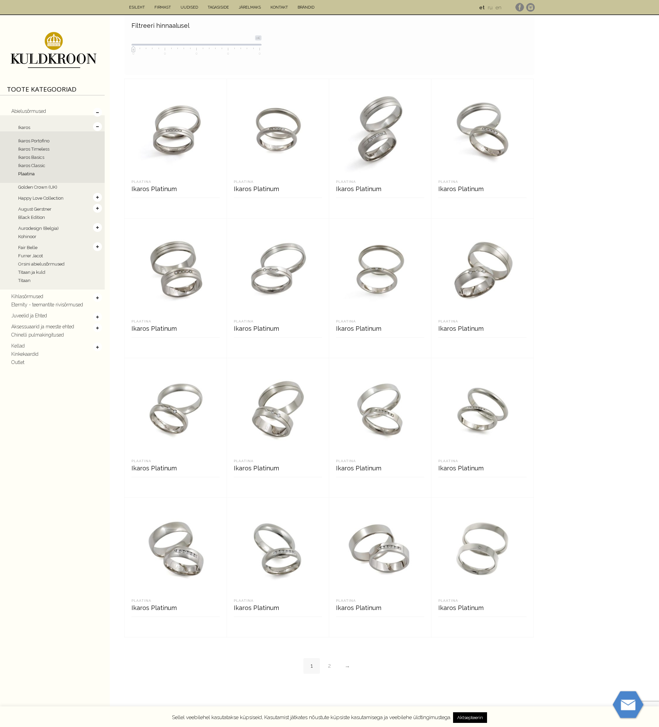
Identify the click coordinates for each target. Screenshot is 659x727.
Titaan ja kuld (31, 272)
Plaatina (26, 173)
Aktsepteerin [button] (470, 717)
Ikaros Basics (31, 157)
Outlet (17, 362)
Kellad (18, 346)
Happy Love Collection (40, 198)
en (498, 7)
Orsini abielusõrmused (41, 264)
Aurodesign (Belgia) (38, 228)
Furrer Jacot (30, 255)
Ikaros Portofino (33, 140)
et (482, 7)
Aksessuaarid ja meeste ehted (42, 326)
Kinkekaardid (24, 354)
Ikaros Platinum (154, 188)
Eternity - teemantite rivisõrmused (47, 304)
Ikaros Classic (31, 165)
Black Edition (31, 217)
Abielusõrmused (28, 111)
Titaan (24, 280)
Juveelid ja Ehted (29, 315)
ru (490, 7)
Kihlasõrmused (27, 296)
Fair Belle (27, 247)
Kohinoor (27, 236)
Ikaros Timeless (33, 149)
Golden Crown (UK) (37, 187)
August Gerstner (34, 209)
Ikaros (24, 127)
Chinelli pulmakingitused (37, 335)
